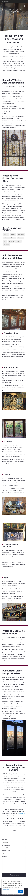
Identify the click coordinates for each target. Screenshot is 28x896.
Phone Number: (6, 850)
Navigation (25, 6)
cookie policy (6, 889)
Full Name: (5, 839)
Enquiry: (4, 856)
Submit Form (15, 875)
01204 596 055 (5, 1)
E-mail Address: (6, 845)
